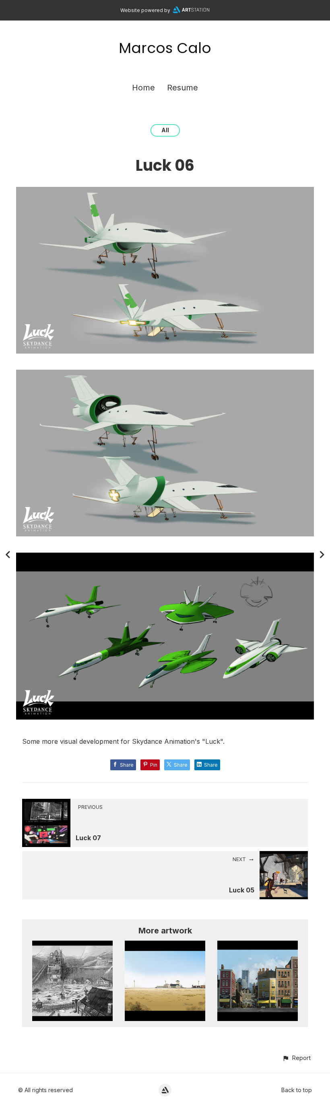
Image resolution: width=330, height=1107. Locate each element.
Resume (182, 87)
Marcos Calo (165, 48)
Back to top (296, 1090)
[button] (296, 1058)
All (165, 130)
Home (143, 87)
